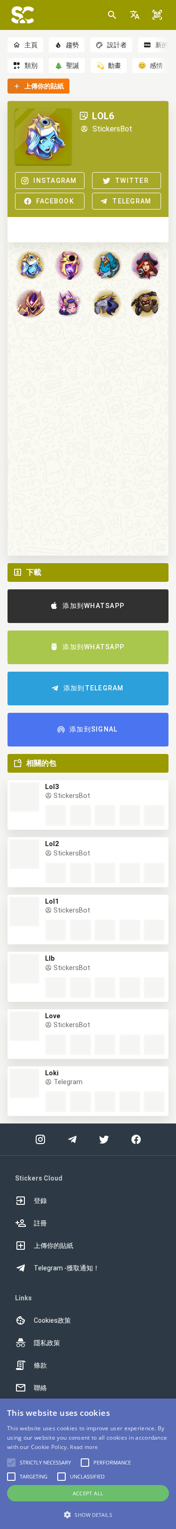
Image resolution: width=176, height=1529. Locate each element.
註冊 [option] (40, 1223)
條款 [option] (40, 1365)
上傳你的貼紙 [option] (53, 1245)
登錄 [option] (40, 1200)
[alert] (88, 1464)
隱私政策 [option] (47, 1343)
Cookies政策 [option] (52, 1320)
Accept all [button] (88, 1493)
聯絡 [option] (40, 1387)
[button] (134, 15)
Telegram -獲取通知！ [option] (66, 1268)
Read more (84, 1446)
